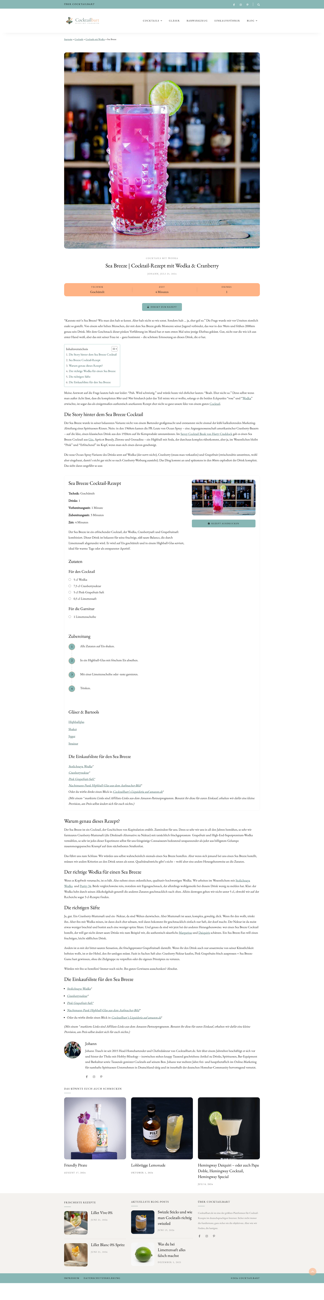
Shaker (73, 729)
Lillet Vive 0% (102, 1212)
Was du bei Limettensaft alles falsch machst (171, 1249)
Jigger (72, 736)
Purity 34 (85, 886)
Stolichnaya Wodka (80, 766)
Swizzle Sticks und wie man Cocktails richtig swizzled (175, 1217)
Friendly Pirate (75, 1165)
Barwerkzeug (197, 20)
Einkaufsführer (227, 20)
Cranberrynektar (79, 772)
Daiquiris (204, 933)
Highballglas (76, 722)
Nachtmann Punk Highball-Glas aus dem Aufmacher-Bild (105, 785)
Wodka (246, 398)
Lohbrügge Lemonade (148, 1165)
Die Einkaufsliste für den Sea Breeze (90, 382)
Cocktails (151, 20)
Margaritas (185, 933)
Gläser (174, 20)
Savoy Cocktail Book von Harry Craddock (206, 434)
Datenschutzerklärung (102, 1278)
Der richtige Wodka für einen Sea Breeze (92, 371)
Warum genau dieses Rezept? (86, 365)
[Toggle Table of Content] (113, 349)
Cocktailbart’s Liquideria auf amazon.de (138, 792)
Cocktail (215, 404)
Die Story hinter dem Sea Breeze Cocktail (93, 354)
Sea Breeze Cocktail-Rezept (84, 360)
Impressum (71, 1278)
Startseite (68, 39)
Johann (153, 273)
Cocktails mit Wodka (95, 39)
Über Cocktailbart (79, 4)
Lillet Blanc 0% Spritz (108, 1244)
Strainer (73, 743)
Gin (90, 439)
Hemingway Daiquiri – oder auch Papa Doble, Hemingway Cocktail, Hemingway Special (228, 1170)
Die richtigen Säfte (79, 376)
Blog (250, 20)
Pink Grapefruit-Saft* (82, 779)
